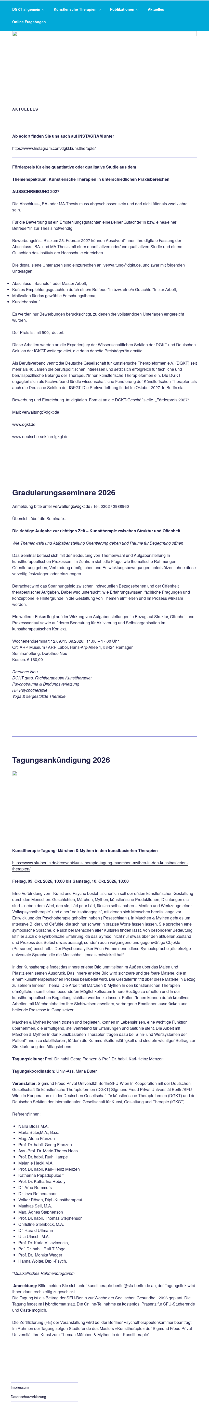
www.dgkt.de (23, 424)
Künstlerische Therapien (75, 9)
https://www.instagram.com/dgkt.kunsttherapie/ (54, 148)
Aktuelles (156, 9)
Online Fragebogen (29, 21)
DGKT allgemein (26, 9)
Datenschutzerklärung (28, 1396)
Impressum (20, 1387)
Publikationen (122, 9)
